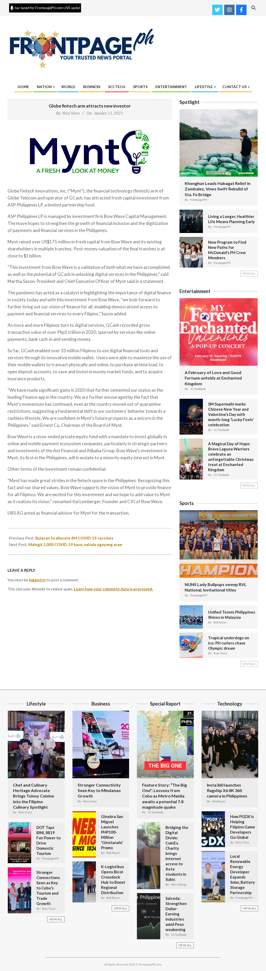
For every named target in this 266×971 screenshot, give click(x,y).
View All (249, 273)
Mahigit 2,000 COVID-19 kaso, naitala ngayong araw (75, 544)
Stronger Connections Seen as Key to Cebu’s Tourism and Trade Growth (48, 888)
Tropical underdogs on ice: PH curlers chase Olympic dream (228, 642)
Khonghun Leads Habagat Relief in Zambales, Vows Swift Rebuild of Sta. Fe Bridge (217, 189)
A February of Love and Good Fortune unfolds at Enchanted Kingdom (213, 378)
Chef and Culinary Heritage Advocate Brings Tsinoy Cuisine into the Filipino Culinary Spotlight (33, 795)
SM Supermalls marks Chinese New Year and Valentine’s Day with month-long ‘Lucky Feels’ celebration (231, 414)
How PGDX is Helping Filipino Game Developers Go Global (242, 827)
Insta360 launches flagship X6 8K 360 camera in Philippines (227, 790)
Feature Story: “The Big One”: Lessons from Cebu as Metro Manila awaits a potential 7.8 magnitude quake (164, 795)
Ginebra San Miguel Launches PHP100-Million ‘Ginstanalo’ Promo (112, 832)
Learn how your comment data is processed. (113, 589)
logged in (37, 579)
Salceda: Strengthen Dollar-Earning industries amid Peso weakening (176, 914)
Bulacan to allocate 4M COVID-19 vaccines (74, 538)
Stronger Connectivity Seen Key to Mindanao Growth (99, 790)
